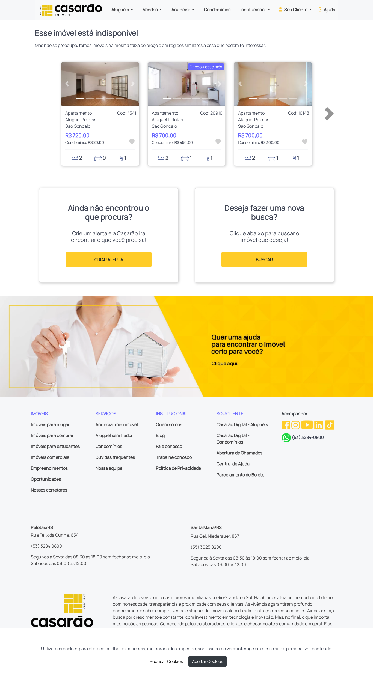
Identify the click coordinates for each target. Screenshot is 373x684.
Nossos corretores (49, 490)
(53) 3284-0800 (308, 437)
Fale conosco (169, 446)
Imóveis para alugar (50, 424)
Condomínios (217, 10)
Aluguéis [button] (120, 10)
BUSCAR (264, 260)
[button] (67, 84)
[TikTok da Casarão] (329, 424)
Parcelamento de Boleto (240, 475)
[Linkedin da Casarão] (319, 424)
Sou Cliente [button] (295, 10)
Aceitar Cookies (207, 661)
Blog (160, 435)
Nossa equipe (109, 468)
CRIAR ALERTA (108, 260)
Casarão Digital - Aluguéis (242, 424)
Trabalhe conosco (174, 457)
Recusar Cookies (166, 661)
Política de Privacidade (178, 468)
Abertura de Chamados (239, 453)
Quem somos (169, 424)
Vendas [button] (150, 10)
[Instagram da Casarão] (296, 424)
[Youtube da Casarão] (307, 424)
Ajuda (329, 10)
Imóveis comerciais (50, 457)
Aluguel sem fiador (114, 435)
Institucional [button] (253, 10)
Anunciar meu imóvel (117, 424)
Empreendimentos (49, 468)
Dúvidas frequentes (115, 457)
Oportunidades (46, 479)
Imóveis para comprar (52, 435)
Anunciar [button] (181, 10)
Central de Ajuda (233, 464)
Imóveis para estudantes (55, 446)
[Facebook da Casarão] (286, 424)
